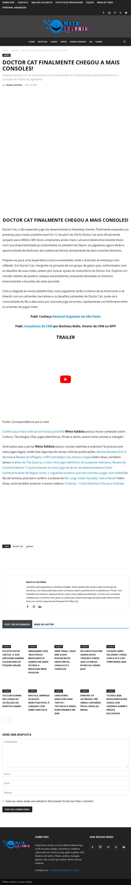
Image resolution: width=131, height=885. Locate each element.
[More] (37, 561)
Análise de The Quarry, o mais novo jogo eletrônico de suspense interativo (61, 462)
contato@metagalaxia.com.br (64, 870)
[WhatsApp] (21, 561)
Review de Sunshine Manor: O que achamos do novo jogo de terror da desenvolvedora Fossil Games (64, 467)
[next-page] (10, 720)
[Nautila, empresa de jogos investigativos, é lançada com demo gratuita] (39, 685)
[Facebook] (103, 12)
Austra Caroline (14, 85)
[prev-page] (4, 720)
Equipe (90, 2)
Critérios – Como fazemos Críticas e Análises (94, 483)
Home (32, 41)
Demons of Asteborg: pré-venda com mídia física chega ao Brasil (90, 702)
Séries (63, 41)
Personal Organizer (14, 7)
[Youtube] (126, 12)
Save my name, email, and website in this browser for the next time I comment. (50, 801)
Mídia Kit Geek (105, 2)
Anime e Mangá (78, 41)
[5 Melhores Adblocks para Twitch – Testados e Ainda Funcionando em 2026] (65, 685)
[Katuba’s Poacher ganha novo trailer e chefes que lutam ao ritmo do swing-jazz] (91, 640)
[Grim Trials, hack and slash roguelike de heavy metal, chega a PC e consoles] (65, 640)
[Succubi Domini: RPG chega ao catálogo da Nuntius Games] (13, 685)
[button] (124, 41)
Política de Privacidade (69, 2)
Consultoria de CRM (38, 326)
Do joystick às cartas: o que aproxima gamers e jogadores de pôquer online (13, 658)
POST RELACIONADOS (17, 624)
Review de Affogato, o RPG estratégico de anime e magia (53, 457)
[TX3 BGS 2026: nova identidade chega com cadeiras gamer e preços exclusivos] (117, 685)
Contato (23, 2)
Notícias (42, 41)
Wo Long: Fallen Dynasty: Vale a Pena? (89, 478)
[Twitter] (120, 12)
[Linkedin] (41, 607)
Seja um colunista (41, 2)
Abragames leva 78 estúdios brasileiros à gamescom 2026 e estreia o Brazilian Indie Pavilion (38, 661)
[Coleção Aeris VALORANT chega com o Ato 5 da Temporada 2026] (117, 640)
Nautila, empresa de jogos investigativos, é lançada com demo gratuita (38, 702)
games (29, 546)
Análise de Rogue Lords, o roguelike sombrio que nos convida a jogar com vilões (69, 473)
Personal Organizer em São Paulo (76, 316)
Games (98, 41)
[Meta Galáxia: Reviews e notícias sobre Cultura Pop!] (65, 27)
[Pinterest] (114, 12)
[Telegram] (29, 561)
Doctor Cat (18, 546)
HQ (90, 41)
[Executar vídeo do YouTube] (65, 379)
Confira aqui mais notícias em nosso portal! (31, 431)
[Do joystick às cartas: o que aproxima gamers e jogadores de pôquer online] (13, 640)
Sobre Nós (8, 2)
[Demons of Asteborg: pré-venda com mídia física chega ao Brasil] (91, 685)
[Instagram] (109, 12)
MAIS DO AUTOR (44, 624)
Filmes (53, 41)
